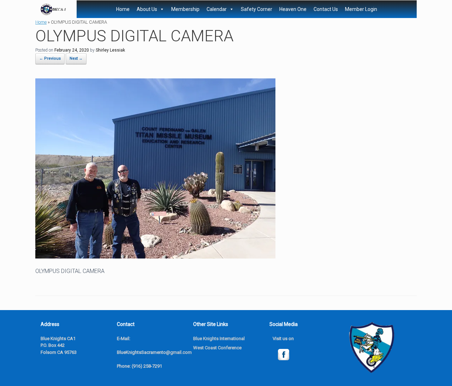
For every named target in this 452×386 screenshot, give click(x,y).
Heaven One (293, 9)
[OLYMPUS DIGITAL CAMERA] (155, 256)
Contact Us (326, 9)
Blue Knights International (219, 338)
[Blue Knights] (53, 9)
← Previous (50, 58)
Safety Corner (256, 9)
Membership (185, 9)
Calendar (217, 9)
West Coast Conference (217, 347)
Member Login (361, 9)
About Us (147, 9)
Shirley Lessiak (110, 50)
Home (123, 9)
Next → (76, 58)
